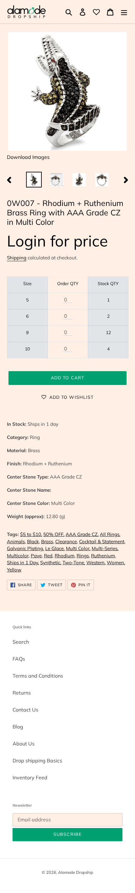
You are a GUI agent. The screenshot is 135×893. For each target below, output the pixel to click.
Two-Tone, (73, 563)
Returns (22, 693)
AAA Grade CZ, (82, 534)
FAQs (19, 659)
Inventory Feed (30, 777)
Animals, (16, 541)
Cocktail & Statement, (102, 541)
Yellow (14, 570)
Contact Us (25, 709)
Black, (33, 541)
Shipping (16, 258)
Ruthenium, (103, 556)
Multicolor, (18, 556)
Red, (48, 556)
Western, (95, 563)
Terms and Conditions (38, 676)
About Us (24, 743)
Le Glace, (55, 548)
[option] (34, 179)
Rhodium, (65, 556)
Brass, (47, 541)
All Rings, (110, 534)
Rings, (83, 556)
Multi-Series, (105, 548)
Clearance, (66, 541)
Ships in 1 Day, (23, 563)
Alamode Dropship (75, 872)
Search (21, 642)
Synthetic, (50, 563)
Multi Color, (78, 548)
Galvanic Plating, (25, 548)
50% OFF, (53, 534)
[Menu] (124, 12)
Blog (18, 726)
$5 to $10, (31, 534)
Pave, (37, 556)
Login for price (57, 240)
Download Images (28, 157)
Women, (116, 563)
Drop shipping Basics (37, 760)
